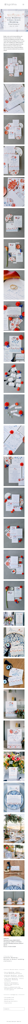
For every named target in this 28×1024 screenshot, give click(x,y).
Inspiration (14, 15)
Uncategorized (9, 997)
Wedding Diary (9, 999)
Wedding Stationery (13, 14)
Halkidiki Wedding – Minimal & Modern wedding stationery (14, 959)
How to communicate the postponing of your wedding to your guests (13, 988)
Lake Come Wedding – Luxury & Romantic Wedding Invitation (14, 979)
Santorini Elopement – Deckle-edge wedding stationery (11, 984)
